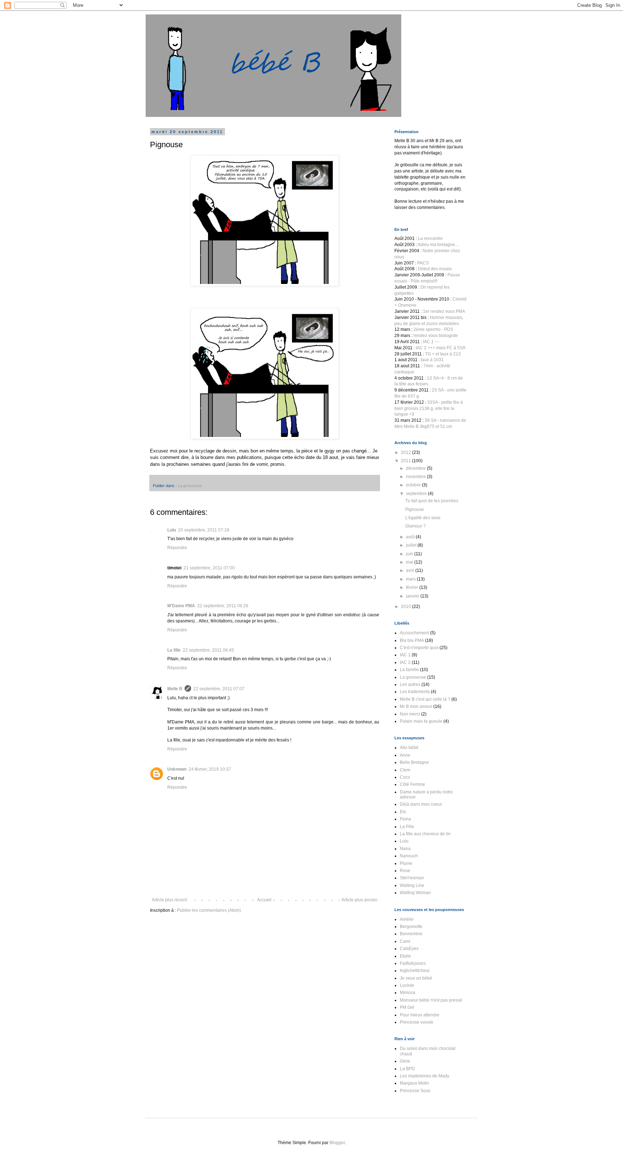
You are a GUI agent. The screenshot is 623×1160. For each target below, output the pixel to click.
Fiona (405, 819)
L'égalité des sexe (423, 517)
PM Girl (407, 1007)
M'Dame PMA (181, 605)
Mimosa (407, 992)
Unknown (176, 769)
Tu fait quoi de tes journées (431, 500)
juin (410, 553)
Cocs (405, 777)
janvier (413, 596)
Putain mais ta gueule (421, 721)
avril (410, 570)
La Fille (407, 826)
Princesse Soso (415, 1090)
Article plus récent (169, 899)
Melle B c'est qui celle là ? (425, 699)
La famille (409, 669)
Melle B (174, 688)
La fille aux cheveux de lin (425, 833)
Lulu (171, 530)
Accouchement (414, 632)
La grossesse (190, 485)
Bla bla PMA (412, 640)
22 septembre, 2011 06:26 (222, 605)
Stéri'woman (412, 877)
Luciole (407, 985)
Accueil (264, 899)
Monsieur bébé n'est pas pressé (431, 1000)
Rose (405, 870)
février (412, 587)
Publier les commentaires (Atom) (209, 910)
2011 (406, 460)
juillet (411, 545)
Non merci (410, 714)
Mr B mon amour (416, 706)
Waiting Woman (415, 892)
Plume (406, 863)
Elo (403, 811)
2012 (406, 452)
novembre (416, 476)
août (411, 536)
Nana (405, 848)
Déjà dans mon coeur (421, 804)
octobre (414, 484)
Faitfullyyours (413, 963)
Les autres (410, 684)
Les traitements (415, 691)
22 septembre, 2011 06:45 (208, 650)
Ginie (405, 1061)
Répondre (177, 547)
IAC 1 (405, 654)
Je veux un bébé (416, 978)
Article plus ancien (359, 899)
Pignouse (414, 509)
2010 (406, 606)
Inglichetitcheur (415, 970)
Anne (405, 755)
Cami (405, 941)
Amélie (407, 919)
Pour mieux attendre (419, 1014)
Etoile (405, 956)
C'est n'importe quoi (419, 647)
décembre (416, 468)
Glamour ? (415, 526)
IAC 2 (405, 662)
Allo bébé (409, 747)
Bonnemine (411, 933)
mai (410, 562)
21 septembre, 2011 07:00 (209, 567)
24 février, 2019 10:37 (210, 769)
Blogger (337, 1142)
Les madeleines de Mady (424, 1075)
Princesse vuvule (416, 1022)
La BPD (407, 1068)
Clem (405, 769)
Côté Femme (412, 784)
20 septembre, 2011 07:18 (203, 530)
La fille (174, 650)
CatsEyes (409, 948)
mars (411, 579)
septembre (417, 493)
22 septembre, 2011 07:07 (218, 688)
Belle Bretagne (414, 762)
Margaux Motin (414, 1083)
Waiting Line (412, 885)
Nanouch (409, 855)
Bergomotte (411, 926)
